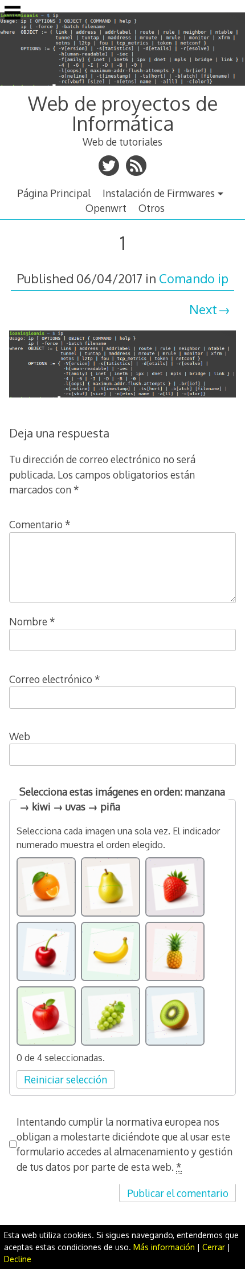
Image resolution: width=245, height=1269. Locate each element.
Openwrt (105, 208)
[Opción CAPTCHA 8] (110, 1016)
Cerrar (213, 1247)
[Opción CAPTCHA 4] (46, 951)
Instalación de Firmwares (159, 193)
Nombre (32, 621)
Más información (164, 1247)
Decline (17, 1259)
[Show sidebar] (13, 14)
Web (19, 736)
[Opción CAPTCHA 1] (46, 887)
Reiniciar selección (65, 1079)
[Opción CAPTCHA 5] (110, 951)
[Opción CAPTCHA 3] (175, 887)
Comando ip (193, 278)
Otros (151, 208)
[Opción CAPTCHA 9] (175, 1016)
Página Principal (54, 193)
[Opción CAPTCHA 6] (175, 951)
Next (203, 309)
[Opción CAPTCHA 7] (46, 1016)
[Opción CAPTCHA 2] (110, 887)
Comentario (40, 524)
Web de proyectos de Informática (123, 113)
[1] (122, 399)
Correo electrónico (54, 679)
